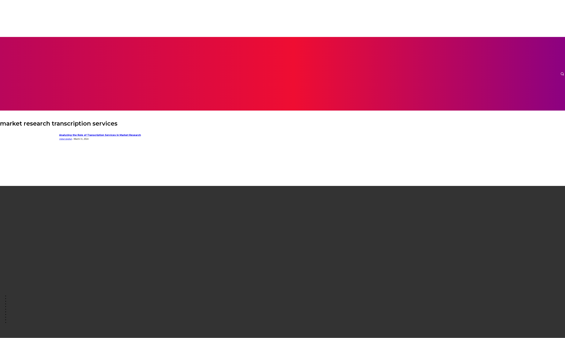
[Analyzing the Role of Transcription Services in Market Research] (28, 154)
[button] (562, 74)
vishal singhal (65, 139)
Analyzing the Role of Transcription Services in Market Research (100, 135)
